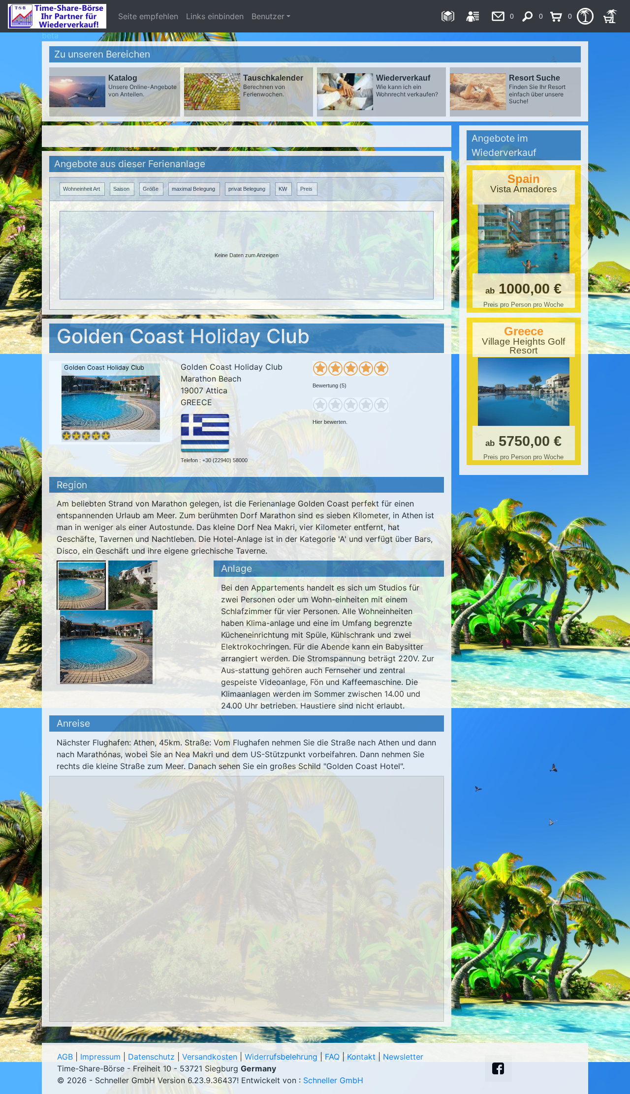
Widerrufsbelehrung (281, 1057)
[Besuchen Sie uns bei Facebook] (498, 1068)
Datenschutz (151, 1057)
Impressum (100, 1057)
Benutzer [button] (268, 16)
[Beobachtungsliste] (585, 16)
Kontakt (361, 1057)
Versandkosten (209, 1057)
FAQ (332, 1057)
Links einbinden (215, 16)
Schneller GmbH (333, 1080)
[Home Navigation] (448, 16)
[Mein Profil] (473, 16)
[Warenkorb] (610, 16)
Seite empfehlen (148, 16)
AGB (65, 1057)
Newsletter (403, 1057)
